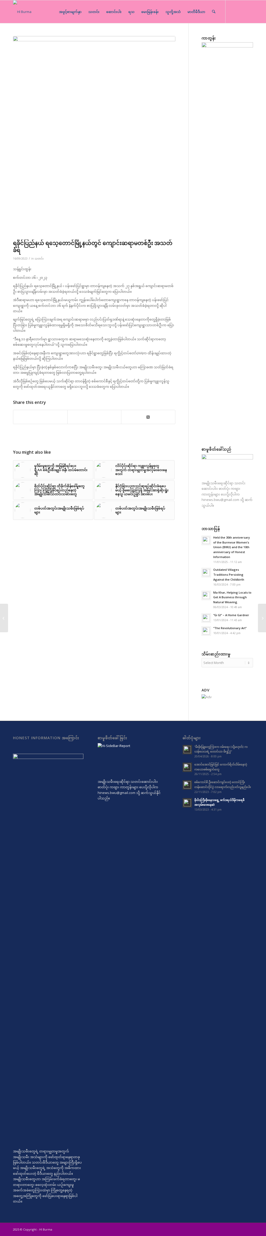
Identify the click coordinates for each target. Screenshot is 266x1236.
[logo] (22, 11)
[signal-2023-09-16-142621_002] (94, 136)
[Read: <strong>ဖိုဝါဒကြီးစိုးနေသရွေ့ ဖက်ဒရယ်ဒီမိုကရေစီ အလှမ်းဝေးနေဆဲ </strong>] (187, 802)
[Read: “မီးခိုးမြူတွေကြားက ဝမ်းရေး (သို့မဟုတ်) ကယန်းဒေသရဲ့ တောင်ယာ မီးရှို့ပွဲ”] (187, 749)
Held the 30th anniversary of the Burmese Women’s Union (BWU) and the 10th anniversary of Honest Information (231, 547)
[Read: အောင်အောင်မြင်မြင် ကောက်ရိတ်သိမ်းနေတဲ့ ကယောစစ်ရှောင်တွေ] (187, 767)
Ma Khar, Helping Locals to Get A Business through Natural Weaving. (232, 597)
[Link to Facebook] (249, 11)
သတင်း (39, 258)
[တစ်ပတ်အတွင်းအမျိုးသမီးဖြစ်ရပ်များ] (262, 618)
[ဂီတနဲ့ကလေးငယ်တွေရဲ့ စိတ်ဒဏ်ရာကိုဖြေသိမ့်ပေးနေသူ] (4, 618)
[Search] (214, 11)
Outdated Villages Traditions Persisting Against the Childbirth (228, 574)
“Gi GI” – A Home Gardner (231, 615)
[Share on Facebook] (40, 417)
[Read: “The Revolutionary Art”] (206, 631)
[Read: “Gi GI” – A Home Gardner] (206, 618)
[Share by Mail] (94, 417)
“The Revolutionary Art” (230, 628)
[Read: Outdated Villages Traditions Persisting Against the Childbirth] (206, 572)
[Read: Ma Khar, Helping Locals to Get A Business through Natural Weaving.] (206, 595)
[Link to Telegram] (233, 11)
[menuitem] (70, 11)
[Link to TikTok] (241, 11)
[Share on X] (148, 416)
